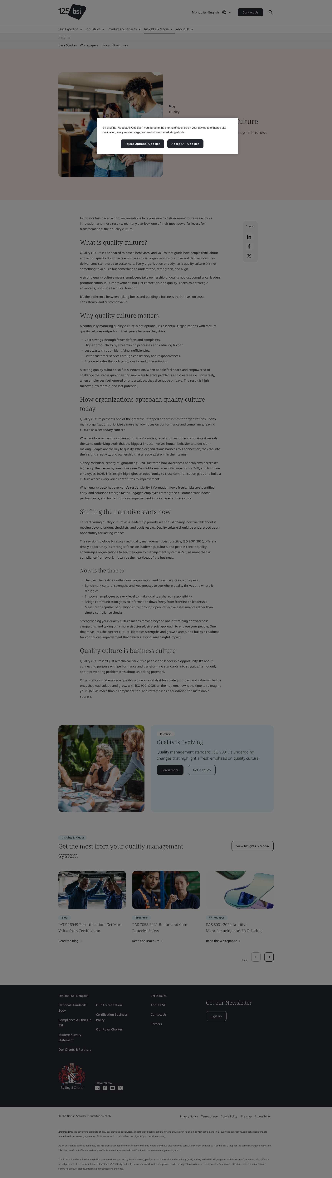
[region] (167, 136)
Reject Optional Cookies (142, 143)
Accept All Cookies (185, 143)
